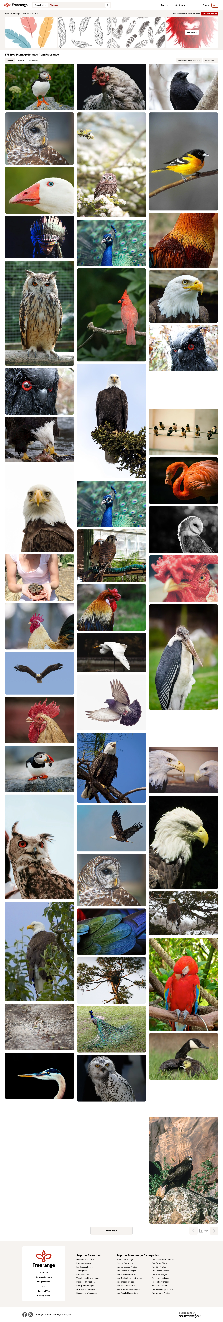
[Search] (107, 5)
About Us (44, 1272)
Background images (85, 1285)
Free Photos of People (126, 1270)
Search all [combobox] (39, 5)
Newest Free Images (125, 1259)
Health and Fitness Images (128, 1289)
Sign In (206, 5)
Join (215, 5)
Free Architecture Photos (163, 1259)
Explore (164, 5)
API (43, 1286)
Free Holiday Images (160, 1282)
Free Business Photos (126, 1274)
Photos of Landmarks (161, 1278)
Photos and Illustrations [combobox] (188, 60)
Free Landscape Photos (126, 1267)
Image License (43, 1281)
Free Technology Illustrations (129, 1278)
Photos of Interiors (160, 1285)
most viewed (34, 60)
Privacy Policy (43, 1295)
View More (191, 32)
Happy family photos (85, 1259)
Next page (111, 1230)
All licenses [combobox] (209, 60)
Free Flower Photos (160, 1263)
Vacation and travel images (88, 1278)
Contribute (180, 5)
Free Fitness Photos (160, 1270)
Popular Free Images (125, 1263)
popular (10, 60)
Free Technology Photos (162, 1289)
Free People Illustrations (127, 1293)
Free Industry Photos (161, 1293)
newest (21, 60)
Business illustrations (86, 1282)
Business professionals (86, 1293)
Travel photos (82, 1270)
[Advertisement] (183, 390)
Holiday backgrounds (85, 1289)
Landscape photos (84, 1267)
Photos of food (83, 1274)
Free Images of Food (125, 1282)
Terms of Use (44, 1291)
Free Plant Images (159, 1274)
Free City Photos (159, 1267)
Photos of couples (84, 1263)
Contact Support (44, 1277)
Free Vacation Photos (125, 1285)
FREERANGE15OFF (210, 13)
